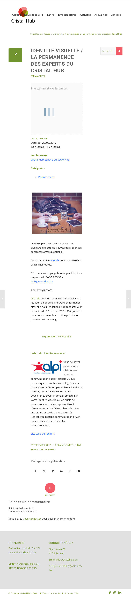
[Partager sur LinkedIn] (61, 471)
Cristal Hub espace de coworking (50, 159)
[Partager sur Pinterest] (53, 471)
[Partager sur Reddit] (70, 471)
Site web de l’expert (43, 433)
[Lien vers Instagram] (114, 592)
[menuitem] (16, 14)
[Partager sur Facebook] (35, 471)
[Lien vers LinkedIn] (119, 592)
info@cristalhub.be (42, 281)
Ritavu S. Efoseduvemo (43, 449)
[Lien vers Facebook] (109, 592)
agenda (54, 260)
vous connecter (32, 518)
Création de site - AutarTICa (65, 593)
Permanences (38, 76)
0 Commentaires (64, 445)
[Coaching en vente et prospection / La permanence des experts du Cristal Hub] (2, 299)
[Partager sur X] (44, 471)
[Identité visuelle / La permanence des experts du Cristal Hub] (15, 55)
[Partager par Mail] (79, 471)
